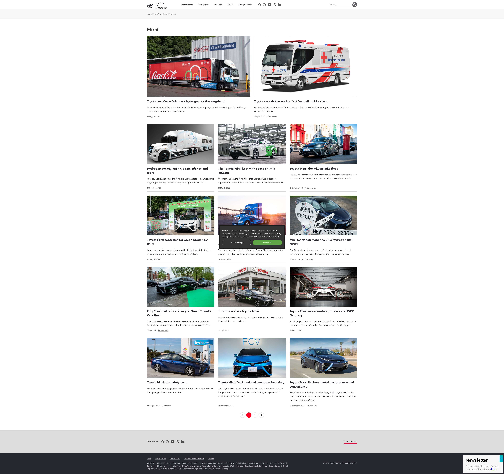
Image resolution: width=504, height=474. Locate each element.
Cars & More (157, 14)
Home (149, 14)
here (493, 468)
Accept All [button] (267, 242)
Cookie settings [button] (236, 242)
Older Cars (167, 14)
